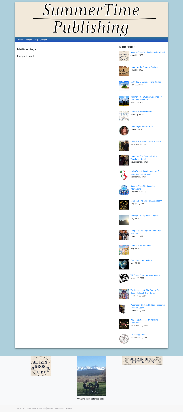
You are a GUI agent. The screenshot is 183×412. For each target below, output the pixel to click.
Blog (36, 40)
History (28, 40)
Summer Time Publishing (35, 408)
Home (20, 40)
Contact (43, 40)
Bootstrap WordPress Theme (59, 408)
